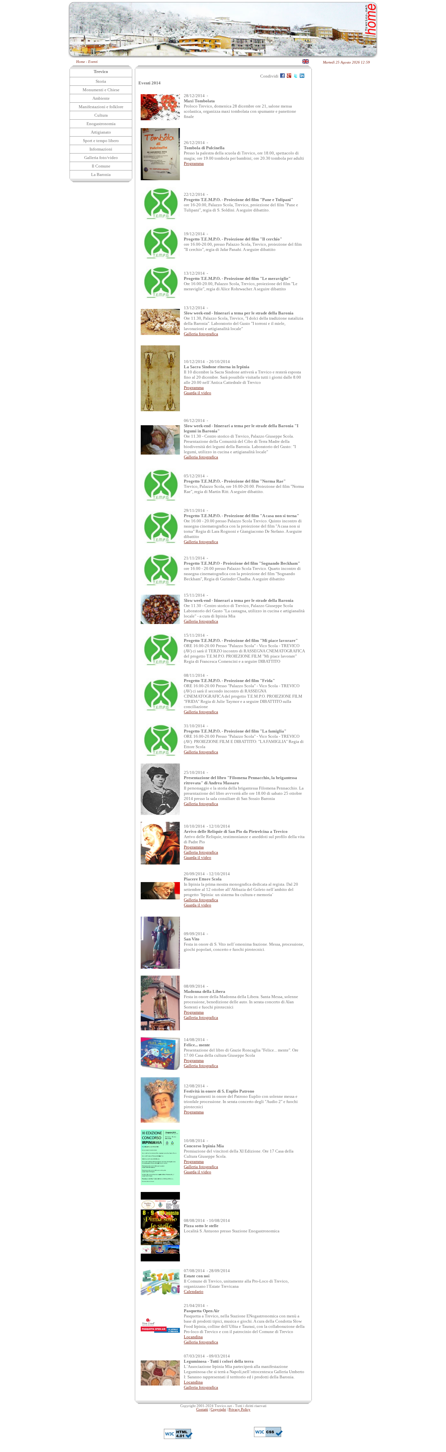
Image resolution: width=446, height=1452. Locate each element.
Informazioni (100, 149)
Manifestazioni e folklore (101, 106)
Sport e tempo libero (101, 140)
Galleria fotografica (201, 333)
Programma (194, 163)
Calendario (193, 1291)
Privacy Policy (239, 1409)
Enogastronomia (101, 123)
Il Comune (101, 166)
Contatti (202, 1409)
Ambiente (101, 98)
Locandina (193, 1336)
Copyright (218, 1409)
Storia (101, 81)
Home (80, 62)
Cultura (101, 115)
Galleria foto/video (101, 157)
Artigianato (101, 132)
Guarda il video (197, 392)
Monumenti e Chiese (101, 89)
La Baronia (101, 174)
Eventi (93, 62)
